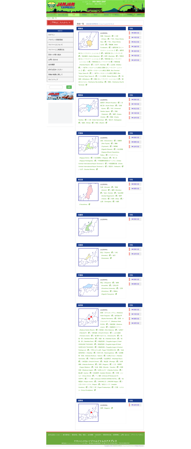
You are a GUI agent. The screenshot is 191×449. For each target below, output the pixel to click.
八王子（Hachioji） (101, 65)
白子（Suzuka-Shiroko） (88, 169)
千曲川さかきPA (95, 358)
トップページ (52, 14)
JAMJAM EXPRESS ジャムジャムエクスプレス (123, 445)
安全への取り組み (63, 14)
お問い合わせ (53, 59)
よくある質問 (128, 14)
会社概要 (51, 64)
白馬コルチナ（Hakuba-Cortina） (109, 370)
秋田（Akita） (115, 199)
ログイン (51, 35)
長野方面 (136, 323)
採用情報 (138, 14)
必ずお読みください (55, 69)
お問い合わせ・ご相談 (130, 1)
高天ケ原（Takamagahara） (106, 353)
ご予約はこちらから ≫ (60, 22)
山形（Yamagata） (106, 201)
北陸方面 (136, 51)
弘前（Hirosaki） (105, 187)
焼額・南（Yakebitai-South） (108, 338)
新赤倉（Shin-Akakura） (107, 330)
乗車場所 (106, 14)
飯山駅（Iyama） (84, 373)
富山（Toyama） (105, 252)
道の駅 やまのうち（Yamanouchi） (106, 336)
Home (49, 18)
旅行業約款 (66, 435)
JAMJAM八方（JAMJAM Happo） (109, 381)
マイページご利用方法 (56, 49)
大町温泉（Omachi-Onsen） (101, 333)
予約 (74, 14)
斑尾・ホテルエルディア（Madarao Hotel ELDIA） (112, 321)
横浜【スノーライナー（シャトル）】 (106, 79)
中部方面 (136, 37)
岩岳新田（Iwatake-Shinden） (103, 373)
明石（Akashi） (101, 123)
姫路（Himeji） (87, 123)
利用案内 (84, 14)
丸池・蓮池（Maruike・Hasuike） (106, 367)
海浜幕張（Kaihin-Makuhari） (91, 56)
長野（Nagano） (104, 364)
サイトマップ (140, 1)
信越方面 (136, 46)
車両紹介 (117, 14)
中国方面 (136, 55)
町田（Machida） (110, 56)
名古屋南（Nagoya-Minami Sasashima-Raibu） (111, 152)
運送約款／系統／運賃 (79, 435)
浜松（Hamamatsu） (107, 140)
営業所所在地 (107, 435)
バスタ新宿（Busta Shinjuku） (109, 76)
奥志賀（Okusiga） (110, 361)
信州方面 (136, 60)
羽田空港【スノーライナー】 (101, 62)
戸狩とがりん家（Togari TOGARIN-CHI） (104, 350)
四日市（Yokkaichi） (115, 166)
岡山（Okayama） (106, 282)
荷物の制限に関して (55, 74)
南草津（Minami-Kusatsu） (109, 102)
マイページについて (55, 44)
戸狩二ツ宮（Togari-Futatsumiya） (100, 387)
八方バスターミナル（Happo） (88, 384)
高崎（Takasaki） (106, 36)
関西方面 (136, 33)
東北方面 (136, 42)
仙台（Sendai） (109, 193)
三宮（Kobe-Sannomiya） (96, 120)
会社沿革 (98, 435)
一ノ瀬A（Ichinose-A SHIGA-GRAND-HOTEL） (103, 379)
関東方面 (136, 99)
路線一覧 (54, 18)
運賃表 (95, 14)
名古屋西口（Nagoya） (101, 158)
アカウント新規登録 (55, 40)
